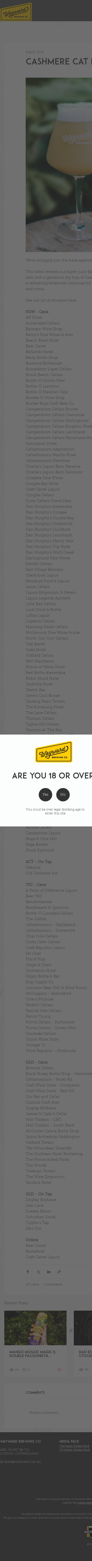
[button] (63, 794)
